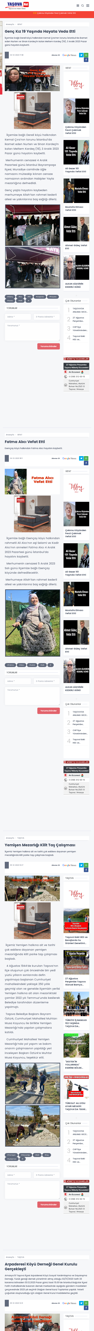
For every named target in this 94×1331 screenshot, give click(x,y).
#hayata (52, 297)
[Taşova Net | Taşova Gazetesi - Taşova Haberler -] (17, 5)
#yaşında (40, 297)
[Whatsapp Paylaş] (86, 55)
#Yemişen (11, 1155)
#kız (20, 297)
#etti (20, 300)
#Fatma (10, 665)
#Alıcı (21, 665)
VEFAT (19, 24)
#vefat (32, 665)
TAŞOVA (20, 838)
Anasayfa (10, 24)
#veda (10, 300)
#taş (47, 1155)
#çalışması (11, 1159)
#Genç (10, 297)
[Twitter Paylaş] (81, 55)
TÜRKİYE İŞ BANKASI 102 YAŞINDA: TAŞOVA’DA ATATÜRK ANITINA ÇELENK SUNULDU (54, 14)
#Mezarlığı (25, 1155)
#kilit (37, 1155)
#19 (29, 297)
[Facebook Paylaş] (86, 59)
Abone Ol (56, 55)
